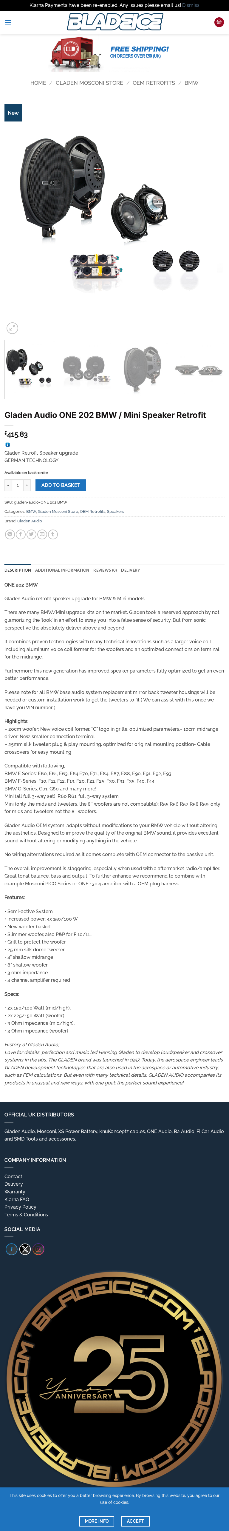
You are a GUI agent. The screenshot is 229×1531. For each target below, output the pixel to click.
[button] (8, 22)
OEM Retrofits (154, 83)
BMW (192, 83)
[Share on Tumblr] (53, 534)
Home (38, 83)
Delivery (13, 1184)
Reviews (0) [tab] (105, 570)
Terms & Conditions (26, 1215)
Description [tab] (17, 570)
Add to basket (61, 485)
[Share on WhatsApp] (10, 534)
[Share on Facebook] (21, 534)
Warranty (14, 1192)
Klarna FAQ (16, 1199)
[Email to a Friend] (42, 534)
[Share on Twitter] (31, 534)
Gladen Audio (29, 521)
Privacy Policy (20, 1207)
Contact (13, 1176)
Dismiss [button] (190, 5)
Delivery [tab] (130, 570)
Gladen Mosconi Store (89, 83)
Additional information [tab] (62, 570)
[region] (114, 53)
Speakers (115, 511)
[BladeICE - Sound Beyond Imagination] (114, 22)
